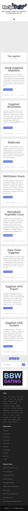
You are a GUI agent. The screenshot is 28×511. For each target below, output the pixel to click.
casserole (5, 399)
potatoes (13, 415)
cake (22, 396)
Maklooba (14, 142)
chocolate (5, 403)
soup (9, 419)
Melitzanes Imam (14, 176)
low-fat (8, 412)
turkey (9, 421)
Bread (12, 133)
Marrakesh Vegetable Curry (14, 213)
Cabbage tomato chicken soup (10, 486)
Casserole (13, 167)
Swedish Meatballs (8, 479)
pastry (21, 412)
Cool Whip (15, 403)
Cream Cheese (6, 405)
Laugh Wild (5, 446)
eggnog (13, 405)
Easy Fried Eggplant (14, 251)
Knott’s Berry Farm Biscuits (10, 494)
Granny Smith (6, 410)
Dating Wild (6, 430)
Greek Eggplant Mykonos (14, 69)
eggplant (18, 405)
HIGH (4, 412)
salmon (19, 417)
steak (19, 419)
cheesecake (20, 399)
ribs (11, 417)
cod (10, 403)
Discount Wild (6, 434)
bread (18, 396)
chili (20, 401)
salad (14, 417)
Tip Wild (5, 459)
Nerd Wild (5, 453)
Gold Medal (19, 408)
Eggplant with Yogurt (14, 288)
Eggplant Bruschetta (14, 105)
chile (16, 401)
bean (9, 396)
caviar (15, 399)
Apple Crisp (6, 490)
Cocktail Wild (6, 437)
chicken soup (11, 401)
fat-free (5, 408)
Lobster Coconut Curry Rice (10, 467)
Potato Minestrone (8, 497)
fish (9, 408)
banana (5, 396)
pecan (4, 415)
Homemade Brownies (8, 482)
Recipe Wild (5, 456)
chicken (5, 401)
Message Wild (6, 449)
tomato (5, 421)
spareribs (14, 419)
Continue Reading (8, 89)
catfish (10, 399)
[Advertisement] (14, 37)
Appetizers (7, 95)
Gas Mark (14, 408)
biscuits (13, 396)
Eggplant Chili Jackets (14, 324)
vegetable (15, 421)
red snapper (5, 417)
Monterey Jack (15, 412)
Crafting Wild (6, 440)
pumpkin (18, 415)
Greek (12, 95)
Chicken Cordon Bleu (8, 475)
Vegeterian (13, 202)
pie (8, 415)
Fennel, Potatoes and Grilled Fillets (12, 501)
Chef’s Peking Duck (8, 471)
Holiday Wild (6, 443)
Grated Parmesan (14, 410)
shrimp (4, 419)
